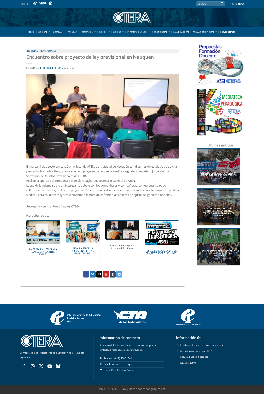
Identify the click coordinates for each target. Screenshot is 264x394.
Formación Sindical (203, 32)
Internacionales (136, 32)
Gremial (57, 32)
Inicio (31, 32)
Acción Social (159, 32)
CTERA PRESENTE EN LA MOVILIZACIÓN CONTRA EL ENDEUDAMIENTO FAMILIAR (219, 174)
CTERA (70, 68)
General (42, 32)
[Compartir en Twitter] (93, 274)
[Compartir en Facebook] (86, 274)
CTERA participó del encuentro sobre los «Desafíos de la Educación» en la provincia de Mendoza (218, 212)
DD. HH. (103, 32)
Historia (24, 3)
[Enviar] (222, 4)
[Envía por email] (99, 274)
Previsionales (228, 32)
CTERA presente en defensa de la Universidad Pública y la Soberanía (218, 253)
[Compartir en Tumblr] (113, 274)
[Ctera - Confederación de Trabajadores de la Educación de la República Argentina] (132, 17)
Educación (87, 32)
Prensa (72, 32)
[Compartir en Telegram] (119, 274)
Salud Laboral (181, 32)
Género (117, 32)
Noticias (32, 51)
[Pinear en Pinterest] (106, 274)
